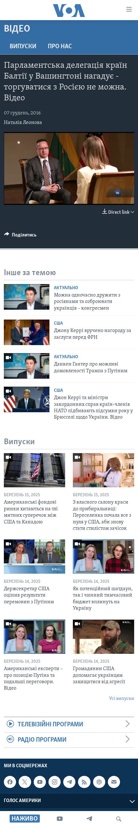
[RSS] (84, 782)
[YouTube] (60, 819)
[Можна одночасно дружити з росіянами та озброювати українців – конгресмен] (26, 297)
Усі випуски (121, 698)
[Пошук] (118, 819)
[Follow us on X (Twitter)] (25, 782)
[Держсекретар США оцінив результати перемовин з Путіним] (34, 556)
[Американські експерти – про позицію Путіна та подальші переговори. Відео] (34, 637)
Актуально (66, 288)
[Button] (20, 236)
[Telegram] (89, 819)
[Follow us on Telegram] (69, 782)
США (58, 323)
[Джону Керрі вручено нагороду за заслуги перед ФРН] (26, 332)
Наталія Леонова (23, 122)
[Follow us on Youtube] (40, 782)
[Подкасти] (99, 782)
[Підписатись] (114, 782)
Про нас (60, 46)
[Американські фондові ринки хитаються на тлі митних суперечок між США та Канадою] (34, 470)
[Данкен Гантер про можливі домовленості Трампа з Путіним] (26, 366)
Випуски (23, 46)
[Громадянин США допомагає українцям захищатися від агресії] (103, 637)
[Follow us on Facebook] (10, 782)
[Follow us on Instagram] (54, 782)
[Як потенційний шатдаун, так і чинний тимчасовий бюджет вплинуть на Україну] (103, 556)
